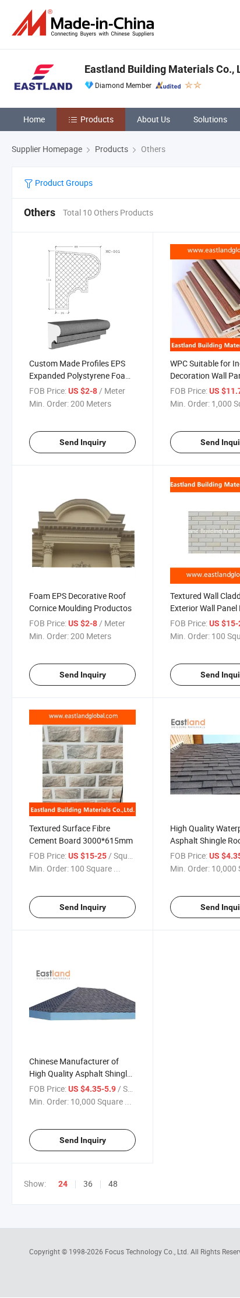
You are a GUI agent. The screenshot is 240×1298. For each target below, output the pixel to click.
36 (88, 1183)
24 (63, 1183)
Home (34, 119)
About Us (153, 119)
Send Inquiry (82, 442)
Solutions (210, 119)
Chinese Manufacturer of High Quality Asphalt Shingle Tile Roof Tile (80, 1073)
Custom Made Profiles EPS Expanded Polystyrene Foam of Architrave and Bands (80, 375)
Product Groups (63, 182)
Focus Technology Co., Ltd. (147, 1251)
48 (113, 1183)
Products (97, 119)
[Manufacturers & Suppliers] (85, 23)
